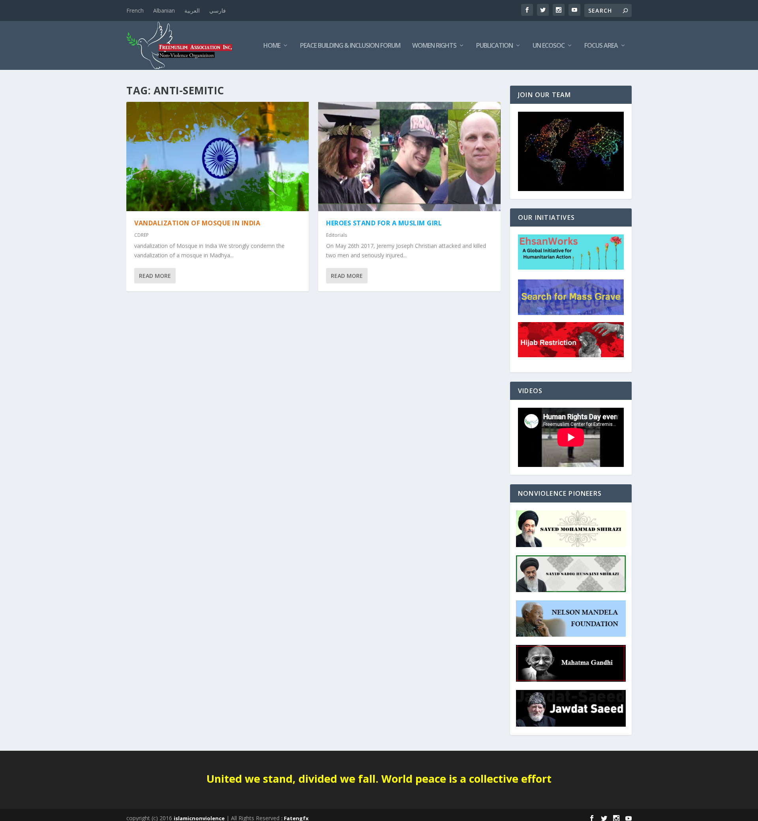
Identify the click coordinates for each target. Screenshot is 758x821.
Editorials (336, 235)
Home (271, 46)
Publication (494, 46)
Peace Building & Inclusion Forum (350, 46)
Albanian (164, 10)
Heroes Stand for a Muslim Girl (384, 223)
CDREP (141, 235)
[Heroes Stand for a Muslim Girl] (409, 156)
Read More (155, 275)
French (135, 10)
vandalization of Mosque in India (197, 223)
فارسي (217, 10)
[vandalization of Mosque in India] (217, 156)
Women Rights (434, 46)
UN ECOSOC (549, 46)
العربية (192, 10)
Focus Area (601, 46)
